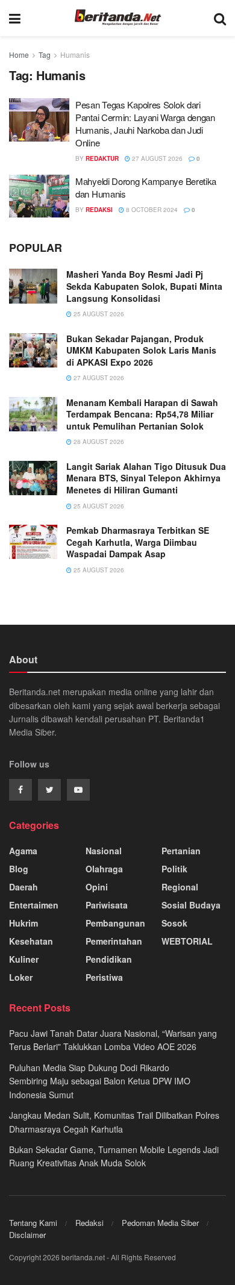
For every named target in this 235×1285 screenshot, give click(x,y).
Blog (18, 869)
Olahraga (104, 869)
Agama (23, 851)
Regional (179, 887)
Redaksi (89, 1222)
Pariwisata (107, 905)
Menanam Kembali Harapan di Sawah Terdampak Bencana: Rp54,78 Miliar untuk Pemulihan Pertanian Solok (142, 414)
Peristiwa (104, 977)
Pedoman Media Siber (160, 1222)
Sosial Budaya (191, 905)
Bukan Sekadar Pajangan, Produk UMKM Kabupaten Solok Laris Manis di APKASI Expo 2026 (141, 350)
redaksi (99, 209)
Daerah (23, 887)
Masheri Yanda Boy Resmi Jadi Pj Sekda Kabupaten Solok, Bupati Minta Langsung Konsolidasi (144, 286)
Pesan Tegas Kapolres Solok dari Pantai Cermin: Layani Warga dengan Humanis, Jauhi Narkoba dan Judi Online (145, 123)
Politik (174, 869)
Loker (21, 977)
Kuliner (24, 959)
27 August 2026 (156, 158)
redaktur (102, 158)
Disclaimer (27, 1234)
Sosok (174, 923)
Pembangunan (115, 923)
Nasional (104, 851)
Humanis (75, 54)
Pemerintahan (114, 941)
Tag (45, 54)
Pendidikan (109, 959)
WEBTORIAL (187, 941)
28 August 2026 (98, 441)
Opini (97, 887)
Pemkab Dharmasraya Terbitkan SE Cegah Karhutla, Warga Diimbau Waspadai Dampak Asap (137, 542)
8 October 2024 (151, 209)
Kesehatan (31, 941)
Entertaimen (33, 905)
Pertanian (181, 851)
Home (19, 54)
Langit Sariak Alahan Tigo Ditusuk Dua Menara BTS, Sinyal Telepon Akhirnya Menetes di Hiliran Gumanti (146, 478)
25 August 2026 (98, 314)
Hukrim (23, 923)
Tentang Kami (33, 1222)
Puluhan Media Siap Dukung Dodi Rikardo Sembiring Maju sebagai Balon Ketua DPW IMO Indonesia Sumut (99, 1081)
